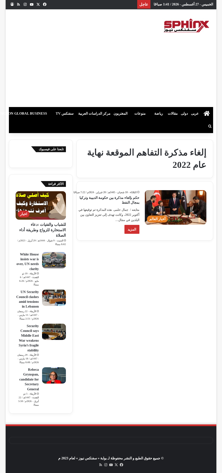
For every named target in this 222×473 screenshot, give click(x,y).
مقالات (173, 113)
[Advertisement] (110, 74)
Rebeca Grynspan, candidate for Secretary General (29, 379)
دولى (184, 113)
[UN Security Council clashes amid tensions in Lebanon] (54, 298)
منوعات (140, 113)
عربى (195, 113)
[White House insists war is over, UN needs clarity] (54, 260)
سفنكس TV (64, 113)
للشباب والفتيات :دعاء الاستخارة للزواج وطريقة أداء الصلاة (42, 229)
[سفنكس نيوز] (186, 25)
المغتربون (120, 113)
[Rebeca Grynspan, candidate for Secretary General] (54, 375)
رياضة (158, 113)
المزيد (132, 229)
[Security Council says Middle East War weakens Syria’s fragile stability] (54, 332)
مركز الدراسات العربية (94, 113)
